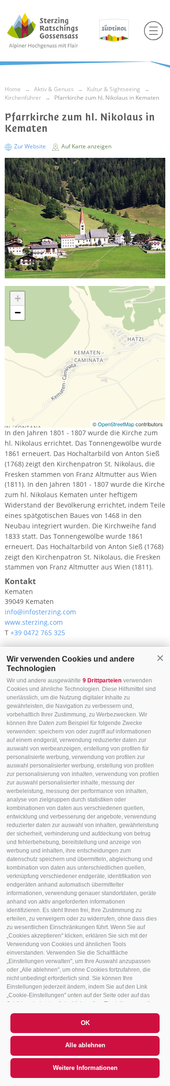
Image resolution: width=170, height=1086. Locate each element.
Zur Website (30, 146)
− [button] (18, 313)
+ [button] (18, 298)
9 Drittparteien (102, 680)
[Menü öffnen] (153, 30)
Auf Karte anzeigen (85, 146)
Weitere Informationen (85, 1067)
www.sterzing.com (34, 622)
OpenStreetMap (117, 424)
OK (85, 1022)
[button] (160, 658)
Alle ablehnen (85, 1045)
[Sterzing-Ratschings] (49, 30)
